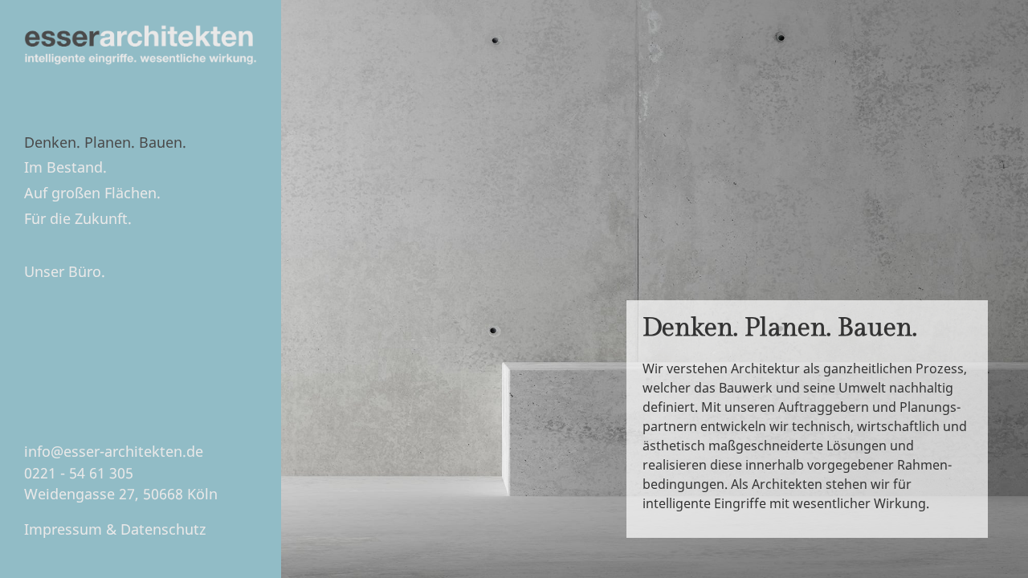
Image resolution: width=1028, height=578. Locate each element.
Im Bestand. (65, 167)
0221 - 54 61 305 (78, 472)
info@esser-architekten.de (113, 451)
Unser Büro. (64, 271)
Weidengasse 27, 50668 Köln (121, 493)
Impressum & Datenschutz (115, 529)
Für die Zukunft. (78, 218)
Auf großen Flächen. (92, 192)
